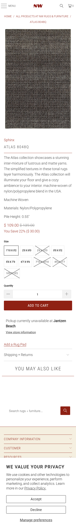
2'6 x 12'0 (42, 250)
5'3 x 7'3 (10, 261)
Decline (36, 510)
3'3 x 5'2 (57, 250)
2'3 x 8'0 (26, 250)
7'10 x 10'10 (42, 261)
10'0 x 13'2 (12, 273)
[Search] (61, 6)
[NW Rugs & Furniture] (38, 6)
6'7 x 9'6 (25, 261)
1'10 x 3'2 (11, 250)
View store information (21, 332)
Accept (36, 499)
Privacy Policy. (35, 488)
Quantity (8, 285)
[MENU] (2, 6)
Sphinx (9, 140)
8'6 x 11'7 (60, 261)
